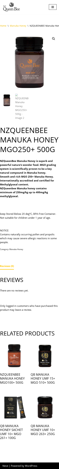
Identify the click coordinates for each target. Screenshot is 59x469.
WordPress (31, 465)
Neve (5, 465)
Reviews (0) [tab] (7, 266)
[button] (54, 39)
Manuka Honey (18, 25)
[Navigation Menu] (53, 7)
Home (3, 25)
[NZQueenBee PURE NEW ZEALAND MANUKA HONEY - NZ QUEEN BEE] (11, 7)
